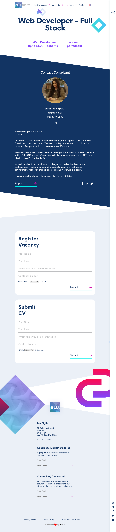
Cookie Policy (48, 520)
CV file (21, 350)
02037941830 (55, 116)
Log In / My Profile (76, 5)
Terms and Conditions (70, 520)
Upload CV (56, 5)
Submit (74, 287)
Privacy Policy (29, 520)
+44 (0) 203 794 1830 (47, 435)
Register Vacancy (40, 5)
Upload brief (23, 282)
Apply (18, 183)
